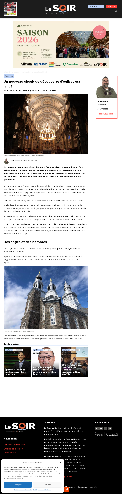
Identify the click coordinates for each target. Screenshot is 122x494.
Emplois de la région (13, 449)
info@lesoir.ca (67, 476)
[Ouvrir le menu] (110, 11)
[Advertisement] (46, 394)
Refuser (47, 485)
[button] (60, 462)
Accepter (17, 485)
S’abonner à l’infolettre (14, 445)
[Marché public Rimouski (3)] (61, 44)
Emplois (111, 6)
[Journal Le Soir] (61, 9)
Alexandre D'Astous (20, 161)
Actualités (7, 72)
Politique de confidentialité (23, 490)
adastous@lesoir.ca (106, 114)
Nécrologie (96, 6)
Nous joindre (10, 453)
